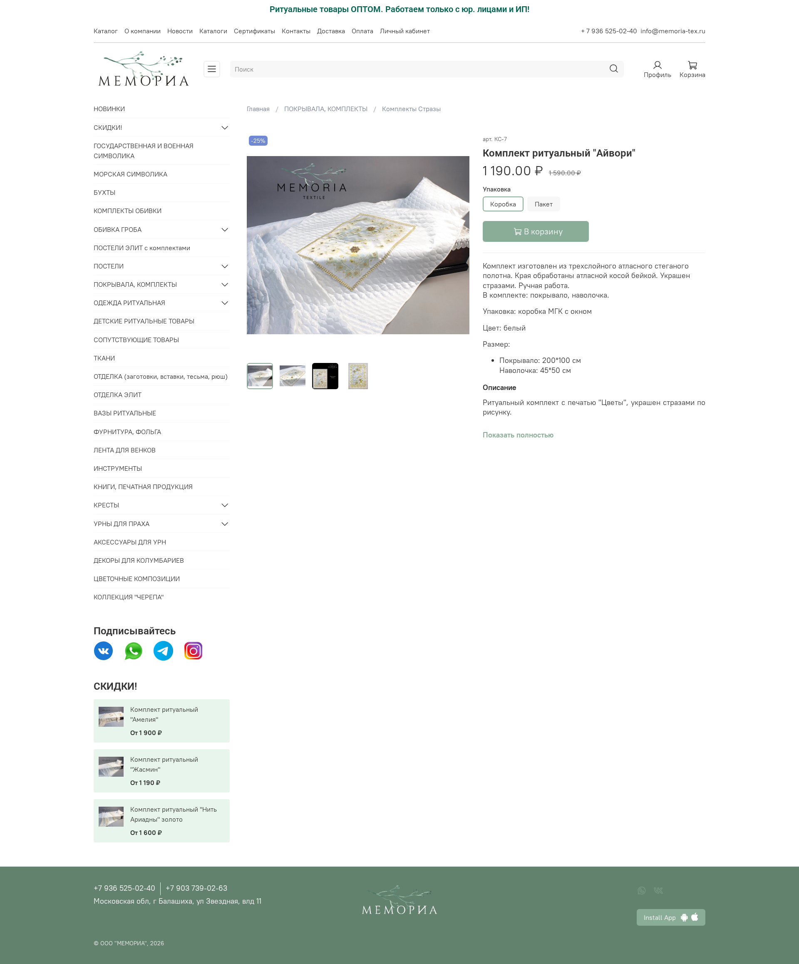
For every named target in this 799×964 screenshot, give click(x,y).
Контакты (296, 31)
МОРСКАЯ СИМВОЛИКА (130, 174)
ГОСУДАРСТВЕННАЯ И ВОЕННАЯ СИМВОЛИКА (144, 151)
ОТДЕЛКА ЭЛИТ (117, 394)
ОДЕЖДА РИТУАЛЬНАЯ (129, 302)
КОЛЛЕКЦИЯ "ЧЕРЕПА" (129, 597)
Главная (258, 108)
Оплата (362, 31)
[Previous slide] (260, 245)
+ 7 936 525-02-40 (609, 31)
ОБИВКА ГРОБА (117, 229)
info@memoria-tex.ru (672, 31)
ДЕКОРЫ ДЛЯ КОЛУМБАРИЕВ (139, 560)
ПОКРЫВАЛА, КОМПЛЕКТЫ (325, 108)
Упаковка (497, 189)
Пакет (544, 204)
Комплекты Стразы (411, 108)
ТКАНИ (104, 358)
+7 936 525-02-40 (124, 888)
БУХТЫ (104, 192)
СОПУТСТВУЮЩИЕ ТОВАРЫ (136, 339)
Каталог (106, 31)
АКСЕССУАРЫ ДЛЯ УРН (130, 542)
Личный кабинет (405, 31)
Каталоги (213, 31)
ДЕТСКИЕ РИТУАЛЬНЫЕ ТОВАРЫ (144, 321)
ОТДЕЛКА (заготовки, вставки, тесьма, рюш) (161, 376)
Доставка (331, 31)
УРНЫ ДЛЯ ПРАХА (121, 523)
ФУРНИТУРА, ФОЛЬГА (127, 431)
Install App (662, 917)
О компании (142, 31)
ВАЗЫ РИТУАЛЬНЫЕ (125, 413)
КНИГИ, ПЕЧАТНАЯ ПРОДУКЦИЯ (143, 486)
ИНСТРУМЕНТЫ (118, 468)
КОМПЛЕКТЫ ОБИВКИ (127, 210)
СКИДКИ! (108, 127)
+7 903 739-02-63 (196, 888)
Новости (180, 31)
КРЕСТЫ (106, 505)
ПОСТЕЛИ (109, 266)
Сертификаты (254, 31)
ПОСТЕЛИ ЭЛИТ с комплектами (142, 247)
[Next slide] (456, 245)
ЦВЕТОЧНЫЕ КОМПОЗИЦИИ (137, 578)
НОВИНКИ (109, 108)
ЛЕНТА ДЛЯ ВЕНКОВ (125, 450)
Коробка (503, 204)
